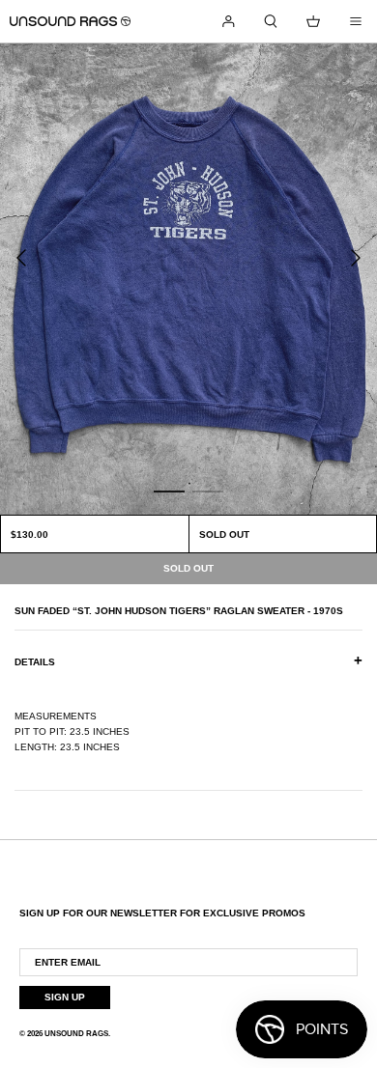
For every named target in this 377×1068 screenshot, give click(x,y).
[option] (188, 279)
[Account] (228, 21)
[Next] (355, 258)
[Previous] (21, 258)
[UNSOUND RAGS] (70, 21)
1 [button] (169, 490)
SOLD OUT (224, 534)
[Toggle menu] (355, 21)
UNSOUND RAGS (76, 1033)
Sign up (64, 997)
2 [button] (207, 490)
